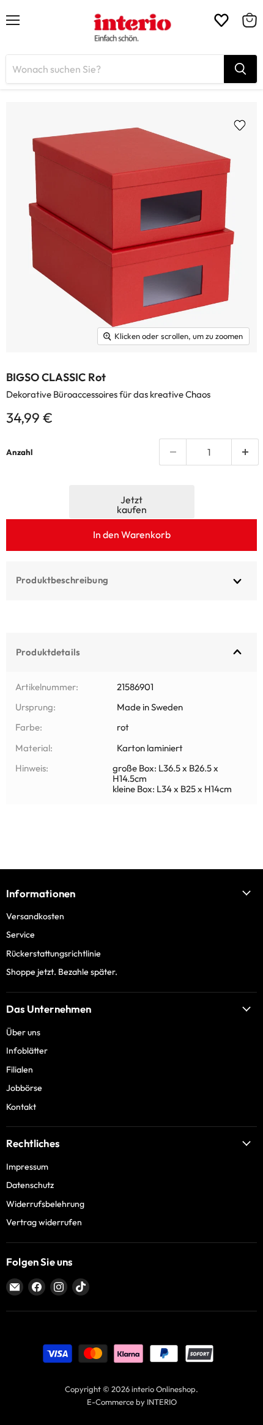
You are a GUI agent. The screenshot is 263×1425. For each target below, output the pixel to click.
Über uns (23, 1032)
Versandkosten (35, 916)
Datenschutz (30, 1184)
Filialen (19, 1069)
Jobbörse (24, 1087)
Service (20, 934)
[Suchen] (240, 69)
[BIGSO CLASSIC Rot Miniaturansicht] (31, 379)
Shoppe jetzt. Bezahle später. (61, 971)
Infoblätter (27, 1050)
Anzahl (19, 452)
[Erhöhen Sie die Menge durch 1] (245, 452)
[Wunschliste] (221, 20)
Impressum (27, 1166)
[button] (131, 502)
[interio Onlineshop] (131, 27)
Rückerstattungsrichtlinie (53, 953)
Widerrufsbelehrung (45, 1203)
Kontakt (21, 1106)
